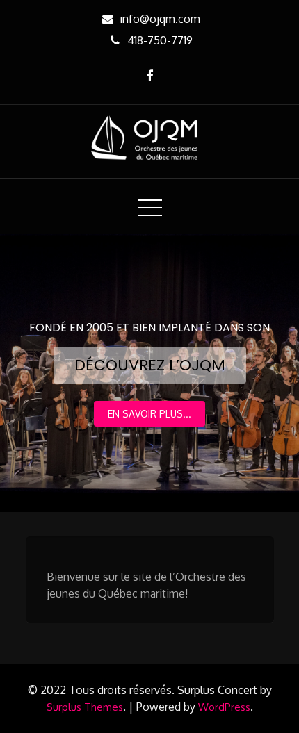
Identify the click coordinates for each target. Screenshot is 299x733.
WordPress (224, 707)
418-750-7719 (160, 40)
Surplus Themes (85, 707)
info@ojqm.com (160, 19)
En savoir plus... (149, 414)
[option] (149, 373)
